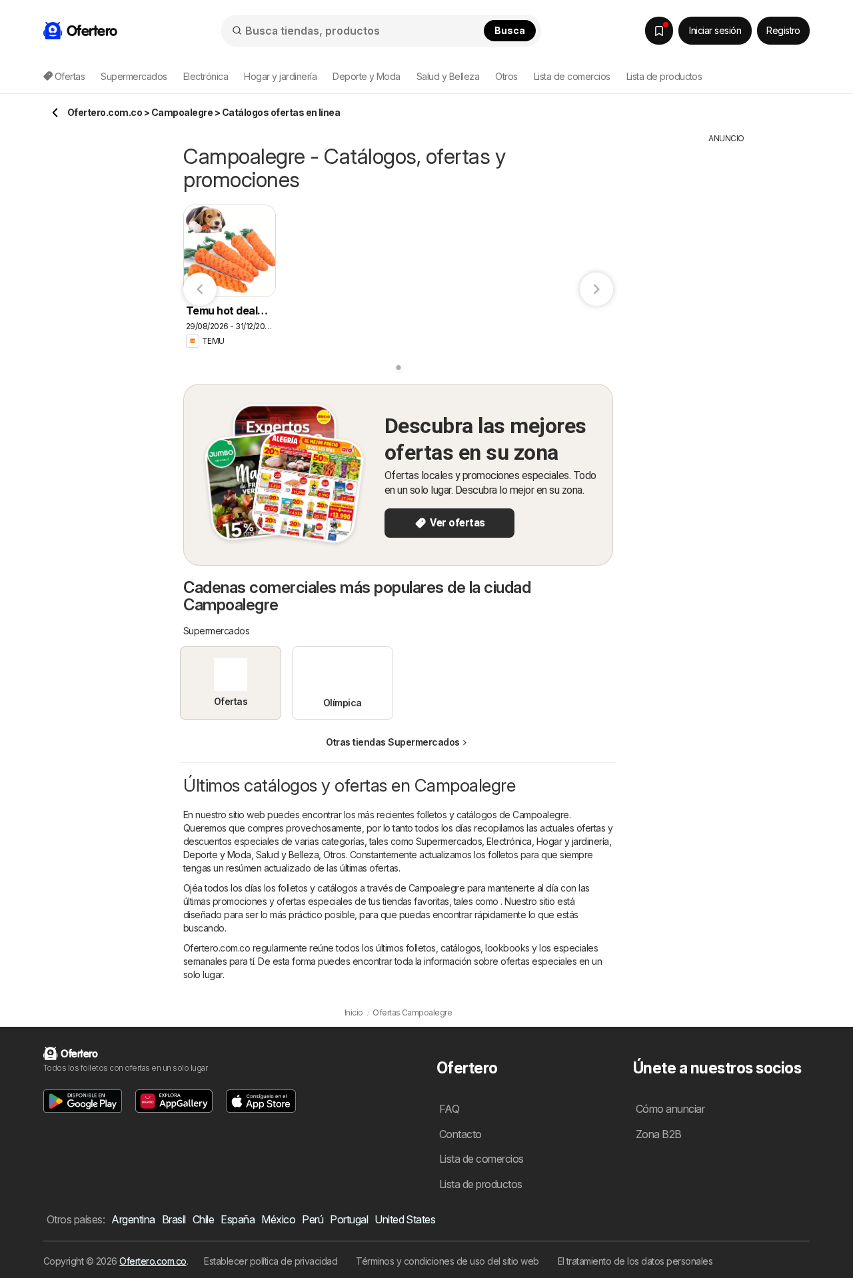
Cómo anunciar (670, 1108)
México (278, 1219)
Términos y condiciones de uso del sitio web (447, 1261)
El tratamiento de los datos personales (635, 1261)
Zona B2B (659, 1134)
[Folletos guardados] (659, 31)
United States (405, 1219)
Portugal (349, 1219)
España (238, 1219)
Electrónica (508, 841)
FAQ (449, 1108)
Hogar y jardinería (572, 841)
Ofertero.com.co (152, 1261)
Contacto (460, 1134)
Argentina (133, 1219)
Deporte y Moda (217, 854)
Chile (203, 1219)
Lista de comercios (572, 76)
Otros (334, 854)
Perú (312, 1219)
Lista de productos (664, 76)
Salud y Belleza (287, 854)
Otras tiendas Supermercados (392, 742)
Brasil (174, 1219)
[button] (82, 1101)
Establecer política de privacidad (270, 1261)
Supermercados (449, 841)
